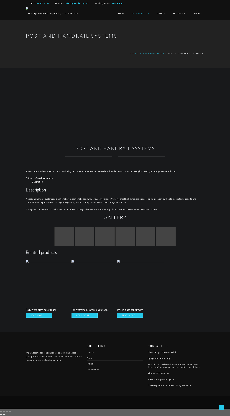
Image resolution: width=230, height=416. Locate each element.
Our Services (140, 13)
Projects (179, 13)
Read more (37, 315)
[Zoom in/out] (10, 411)
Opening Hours (156, 385)
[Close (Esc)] (1, 411)
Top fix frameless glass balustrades (90, 309)
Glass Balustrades (152, 53)
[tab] (118, 182)
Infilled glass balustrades (130, 309)
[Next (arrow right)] (4, 414)
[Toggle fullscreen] (7, 411)
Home (121, 13)
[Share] (4, 411)
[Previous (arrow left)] (1, 414)
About (161, 13)
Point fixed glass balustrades (41, 309)
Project (90, 363)
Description (37, 181)
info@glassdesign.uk (164, 379)
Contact (198, 13)
